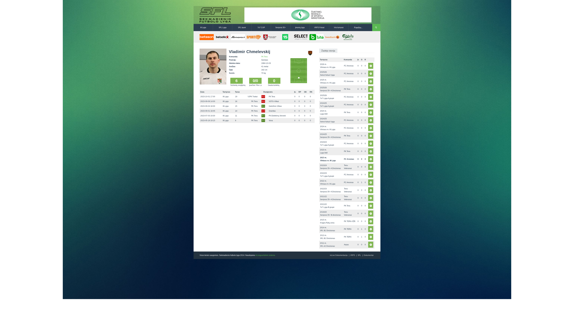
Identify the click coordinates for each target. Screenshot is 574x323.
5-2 (263, 97)
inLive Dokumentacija (339, 255)
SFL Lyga (222, 27)
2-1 (263, 120)
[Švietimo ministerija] (307, 15)
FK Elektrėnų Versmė (277, 116)
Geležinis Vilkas (275, 106)
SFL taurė (242, 27)
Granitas (272, 111)
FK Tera (264, 57)
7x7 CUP (261, 27)
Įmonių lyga (300, 27)
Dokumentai (369, 255)
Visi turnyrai (339, 27)
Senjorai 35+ (280, 27)
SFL (359, 255)
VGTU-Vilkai (274, 101)
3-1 (263, 106)
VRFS (352, 255)
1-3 (263, 111)
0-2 (263, 101)
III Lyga (203, 27)
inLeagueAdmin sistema (265, 255)
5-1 (263, 116)
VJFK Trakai (253, 97)
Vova (271, 120)
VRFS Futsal (319, 27)
